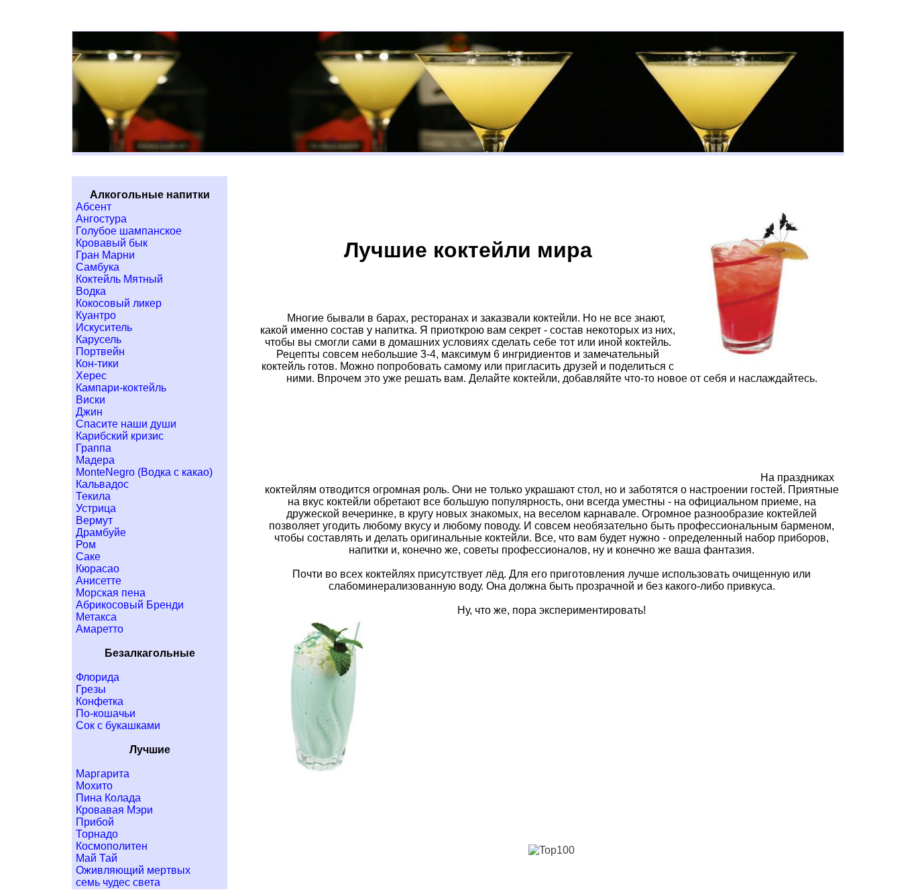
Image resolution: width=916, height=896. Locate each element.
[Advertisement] (530, 451)
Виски (90, 399)
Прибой (95, 822)
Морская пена (111, 592)
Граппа (93, 448)
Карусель (98, 339)
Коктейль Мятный (119, 279)
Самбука (97, 267)
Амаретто (99, 629)
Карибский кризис (120, 436)
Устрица (96, 508)
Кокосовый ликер (119, 303)
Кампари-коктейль (121, 387)
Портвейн (100, 351)
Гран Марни (105, 255)
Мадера (95, 460)
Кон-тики (97, 363)
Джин (89, 412)
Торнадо (97, 834)
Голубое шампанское (129, 231)
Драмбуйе (101, 532)
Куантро (96, 315)
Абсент (93, 206)
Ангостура (101, 219)
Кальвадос (102, 484)
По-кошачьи (105, 713)
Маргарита (102, 773)
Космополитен (112, 846)
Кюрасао (97, 568)
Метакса (96, 617)
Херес (91, 375)
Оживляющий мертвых (133, 870)
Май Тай (96, 858)
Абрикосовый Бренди (130, 605)
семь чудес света (118, 882)
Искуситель (104, 327)
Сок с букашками (118, 725)
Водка (91, 291)
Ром (86, 544)
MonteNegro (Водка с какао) (144, 472)
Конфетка (99, 701)
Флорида (97, 677)
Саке (88, 556)
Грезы (91, 689)
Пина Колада (108, 798)
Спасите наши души (126, 424)
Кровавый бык (112, 243)
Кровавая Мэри (114, 810)
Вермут (94, 520)
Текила (93, 496)
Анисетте (98, 580)
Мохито (94, 785)
